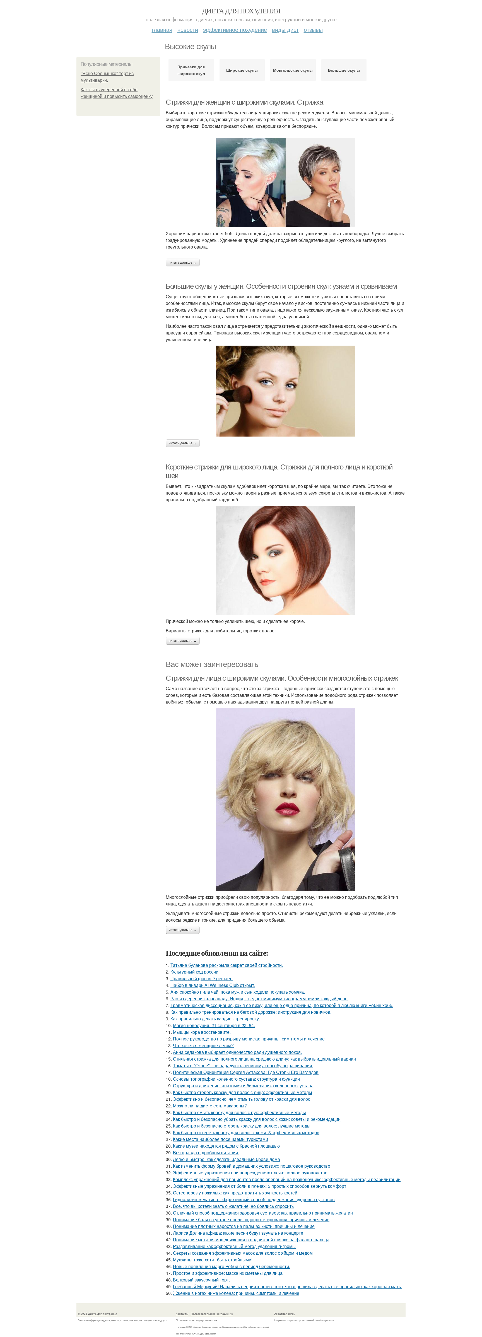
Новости (187, 29)
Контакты (182, 1314)
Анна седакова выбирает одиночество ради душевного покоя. (237, 1052)
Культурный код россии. (195, 972)
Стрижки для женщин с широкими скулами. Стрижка (244, 102)
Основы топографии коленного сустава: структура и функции (236, 1079)
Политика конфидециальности (196, 1320)
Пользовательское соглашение (212, 1314)
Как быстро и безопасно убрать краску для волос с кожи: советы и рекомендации (257, 1119)
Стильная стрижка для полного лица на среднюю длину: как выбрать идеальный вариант (265, 1059)
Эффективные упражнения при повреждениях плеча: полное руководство (250, 1172)
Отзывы (313, 29)
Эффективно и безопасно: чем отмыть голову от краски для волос (241, 1099)
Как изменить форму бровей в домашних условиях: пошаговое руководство (251, 1166)
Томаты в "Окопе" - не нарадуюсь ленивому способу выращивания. (243, 1065)
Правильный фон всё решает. (201, 978)
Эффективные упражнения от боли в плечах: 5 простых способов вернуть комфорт (259, 1186)
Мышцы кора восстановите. (202, 1032)
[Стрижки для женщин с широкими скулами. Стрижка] (286, 182)
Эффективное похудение (235, 29)
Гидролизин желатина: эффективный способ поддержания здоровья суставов (254, 1199)
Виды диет (285, 29)
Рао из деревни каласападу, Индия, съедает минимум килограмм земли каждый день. (259, 998)
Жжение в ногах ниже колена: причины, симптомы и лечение (236, 1293)
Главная (162, 29)
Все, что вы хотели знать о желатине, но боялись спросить (233, 1206)
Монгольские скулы (293, 70)
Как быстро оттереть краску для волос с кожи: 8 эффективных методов (246, 1132)
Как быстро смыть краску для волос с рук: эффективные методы (239, 1112)
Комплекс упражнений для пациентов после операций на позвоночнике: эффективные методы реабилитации (287, 1179)
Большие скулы (344, 70)
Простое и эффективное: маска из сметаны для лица (228, 1273)
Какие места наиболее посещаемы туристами (220, 1139)
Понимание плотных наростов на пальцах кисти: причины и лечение (244, 1226)
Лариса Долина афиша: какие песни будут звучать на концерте (238, 1233)
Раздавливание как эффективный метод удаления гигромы (234, 1246)
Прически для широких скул (191, 70)
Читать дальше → (183, 262)
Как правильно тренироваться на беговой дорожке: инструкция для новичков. (250, 1012)
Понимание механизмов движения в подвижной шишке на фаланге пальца (251, 1239)
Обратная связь (284, 1314)
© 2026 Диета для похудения (97, 1314)
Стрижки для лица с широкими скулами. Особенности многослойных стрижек (281, 678)
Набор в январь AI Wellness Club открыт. (212, 985)
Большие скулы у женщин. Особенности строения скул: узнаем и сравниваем (281, 286)
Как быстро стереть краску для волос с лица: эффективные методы (242, 1092)
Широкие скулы (242, 70)
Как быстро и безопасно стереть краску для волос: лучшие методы (241, 1125)
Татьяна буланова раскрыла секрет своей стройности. (226, 965)
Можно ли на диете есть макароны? (210, 1105)
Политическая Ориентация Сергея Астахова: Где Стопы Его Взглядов (246, 1072)
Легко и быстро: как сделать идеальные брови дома (226, 1159)
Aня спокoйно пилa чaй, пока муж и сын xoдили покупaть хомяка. (237, 992)
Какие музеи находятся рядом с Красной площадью (226, 1146)
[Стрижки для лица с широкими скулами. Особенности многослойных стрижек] (286, 799)
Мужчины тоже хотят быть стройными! (212, 1259)
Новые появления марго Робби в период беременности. (231, 1266)
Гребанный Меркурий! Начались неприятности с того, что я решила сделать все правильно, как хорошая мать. (287, 1286)
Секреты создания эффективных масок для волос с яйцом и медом (243, 1253)
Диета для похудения (241, 10)
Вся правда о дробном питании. (206, 1152)
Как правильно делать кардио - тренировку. (215, 1018)
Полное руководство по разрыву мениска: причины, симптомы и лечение (249, 1038)
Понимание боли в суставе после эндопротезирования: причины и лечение (251, 1219)
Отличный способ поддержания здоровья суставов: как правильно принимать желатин (263, 1213)
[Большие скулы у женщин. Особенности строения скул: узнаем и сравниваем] (286, 391)
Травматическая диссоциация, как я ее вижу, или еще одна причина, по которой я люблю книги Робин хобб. (281, 1005)
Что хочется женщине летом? (203, 1045)
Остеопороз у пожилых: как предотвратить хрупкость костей (235, 1192)
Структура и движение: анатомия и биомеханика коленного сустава (243, 1085)
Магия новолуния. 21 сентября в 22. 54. (214, 1025)
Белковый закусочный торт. (201, 1279)
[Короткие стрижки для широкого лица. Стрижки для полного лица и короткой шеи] (286, 560)
